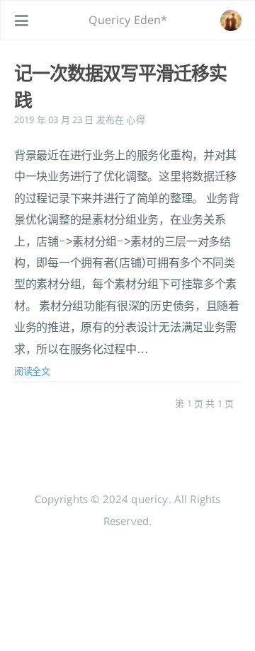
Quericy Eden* (128, 20)
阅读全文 (32, 370)
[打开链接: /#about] (231, 20)
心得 (135, 119)
